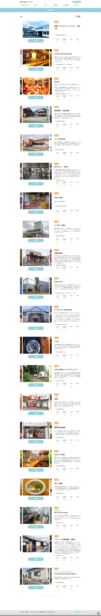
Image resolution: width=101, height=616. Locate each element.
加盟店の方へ (27, 611)
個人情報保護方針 (42, 611)
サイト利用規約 (48, 611)
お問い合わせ (22, 611)
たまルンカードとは (25, 5)
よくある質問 (65, 5)
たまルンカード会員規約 (34, 611)
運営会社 (53, 611)
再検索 (78, 16)
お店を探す (56, 5)
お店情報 (36, 40)
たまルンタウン (76, 5)
